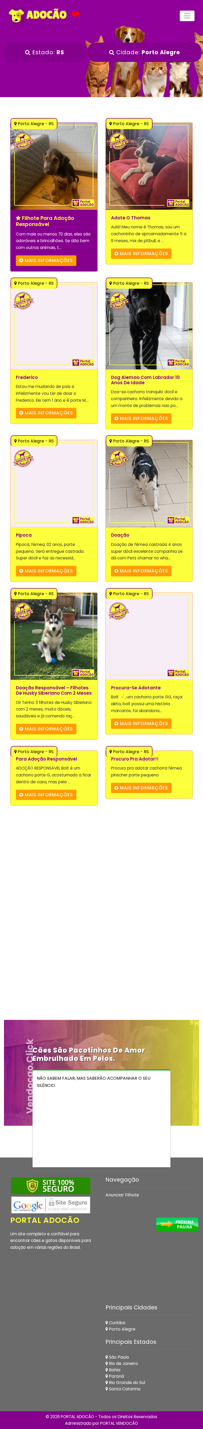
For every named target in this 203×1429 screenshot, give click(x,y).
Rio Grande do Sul (126, 1383)
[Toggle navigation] (187, 16)
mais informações (48, 260)
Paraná (116, 1376)
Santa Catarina (124, 1389)
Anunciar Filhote (122, 1195)
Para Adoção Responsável (46, 759)
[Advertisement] (101, 866)
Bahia (114, 1370)
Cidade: (147, 52)
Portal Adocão (45, 1220)
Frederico (27, 377)
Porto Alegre (121, 1329)
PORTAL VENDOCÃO (119, 1423)
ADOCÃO (45, 15)
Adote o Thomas (130, 217)
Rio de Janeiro (123, 1363)
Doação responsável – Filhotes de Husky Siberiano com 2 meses (54, 690)
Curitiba (116, 1323)
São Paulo (118, 1357)
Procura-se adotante (136, 687)
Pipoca (24, 535)
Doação (120, 535)
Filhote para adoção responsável (45, 221)
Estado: (47, 52)
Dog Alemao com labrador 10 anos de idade (145, 380)
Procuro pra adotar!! (134, 759)
